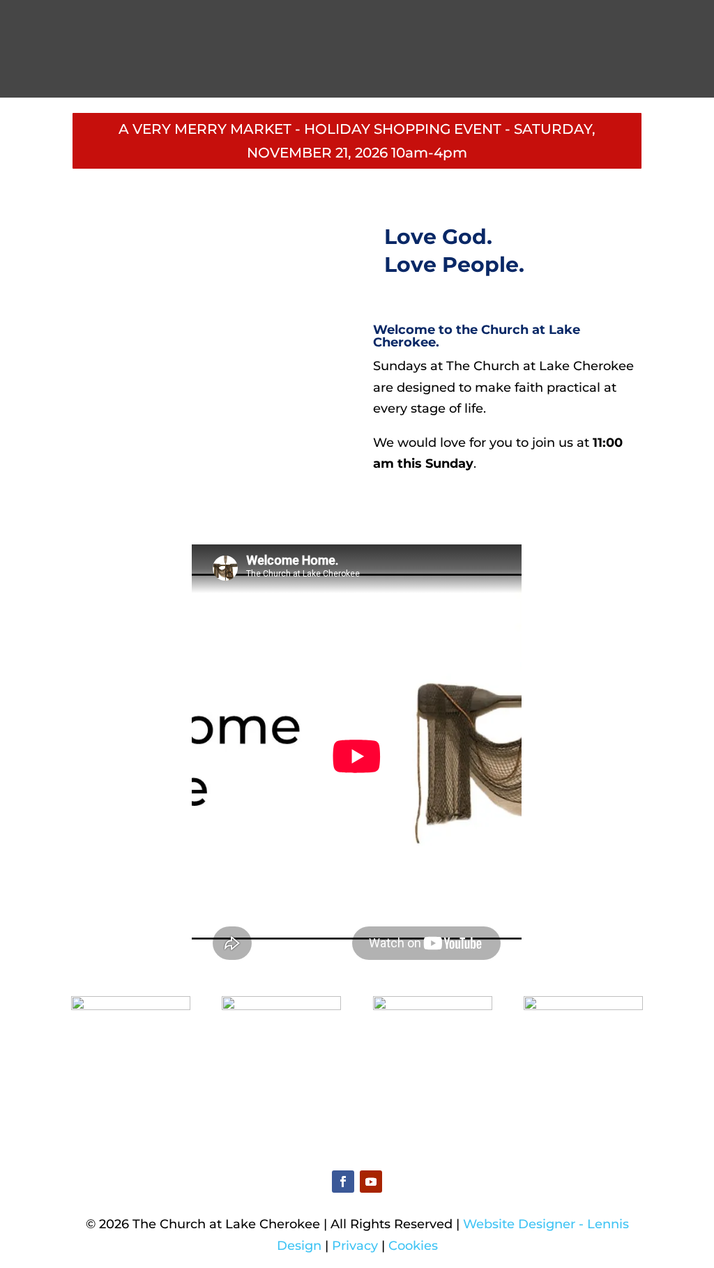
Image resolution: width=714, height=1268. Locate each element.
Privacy (355, 1245)
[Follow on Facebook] (343, 1181)
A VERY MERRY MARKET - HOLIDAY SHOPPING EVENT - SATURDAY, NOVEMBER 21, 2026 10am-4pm (357, 141)
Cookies (413, 1245)
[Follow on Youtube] (371, 1181)
